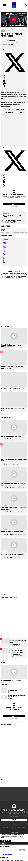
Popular (1, 352)
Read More (4, 685)
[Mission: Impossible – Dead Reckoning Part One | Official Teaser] (4, 697)
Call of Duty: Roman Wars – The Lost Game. (17, 641)
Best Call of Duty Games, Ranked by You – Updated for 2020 (12, 367)
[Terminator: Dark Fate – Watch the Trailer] (14, 545)
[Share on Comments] (4, 84)
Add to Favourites (20, 109)
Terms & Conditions (19, 831)
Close (3, 843)
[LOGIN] (26, 5)
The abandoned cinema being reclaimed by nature (13, 484)
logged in (8, 597)
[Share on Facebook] (3, 50)
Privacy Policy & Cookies (9, 831)
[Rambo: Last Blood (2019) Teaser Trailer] (14, 522)
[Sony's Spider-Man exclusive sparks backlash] (14, 336)
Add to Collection (9, 112)
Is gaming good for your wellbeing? (11, 681)
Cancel (8, 841)
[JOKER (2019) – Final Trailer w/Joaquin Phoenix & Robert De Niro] (14, 498)
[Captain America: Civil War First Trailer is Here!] (14, 399)
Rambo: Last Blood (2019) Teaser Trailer (12, 532)
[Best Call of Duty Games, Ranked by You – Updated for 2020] (14, 357)
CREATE (4, 5)
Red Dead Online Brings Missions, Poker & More (16, 651)
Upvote (2, 231)
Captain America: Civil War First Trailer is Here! (12, 409)
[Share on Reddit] (4, 76)
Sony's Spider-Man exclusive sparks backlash (11, 345)
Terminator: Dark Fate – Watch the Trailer (12, 554)
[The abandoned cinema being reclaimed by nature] (14, 474)
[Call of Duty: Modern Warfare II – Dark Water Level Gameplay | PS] (4, 690)
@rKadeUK (3, 782)
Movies (9, 417)
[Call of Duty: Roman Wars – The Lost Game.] (5, 640)
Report (22, 112)
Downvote (6, 231)
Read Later (7, 109)
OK (2, 841)
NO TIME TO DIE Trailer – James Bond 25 (11, 436)
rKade (2, 779)
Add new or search (4, 850)
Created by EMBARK (14, 832)
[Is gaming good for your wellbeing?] (14, 672)
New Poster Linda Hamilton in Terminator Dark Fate (14, 460)
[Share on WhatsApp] (4, 79)
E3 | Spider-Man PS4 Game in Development (12, 389)
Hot (1, 639)
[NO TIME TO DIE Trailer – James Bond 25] (14, 427)
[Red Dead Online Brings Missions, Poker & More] (5, 650)
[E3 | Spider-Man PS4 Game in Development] (14, 379)
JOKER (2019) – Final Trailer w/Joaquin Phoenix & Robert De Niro (14, 508)
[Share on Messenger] (4, 81)
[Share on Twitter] (15, 74)
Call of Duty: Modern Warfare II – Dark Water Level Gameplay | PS (16, 689)
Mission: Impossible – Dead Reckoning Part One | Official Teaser (16, 696)
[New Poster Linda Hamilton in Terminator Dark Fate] (14, 450)
